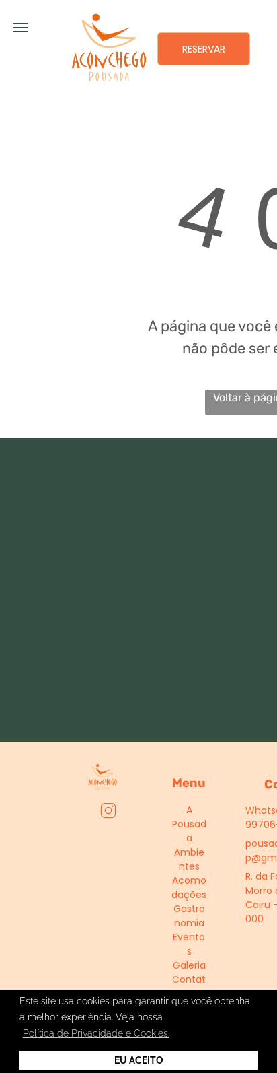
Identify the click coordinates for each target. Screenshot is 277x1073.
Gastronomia (189, 916)
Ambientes (189, 859)
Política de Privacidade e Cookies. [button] (96, 1033)
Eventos (189, 944)
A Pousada (189, 824)
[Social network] (108, 812)
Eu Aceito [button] (138, 1060)
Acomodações (188, 887)
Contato (189, 986)
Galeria (189, 965)
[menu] (20, 27)
